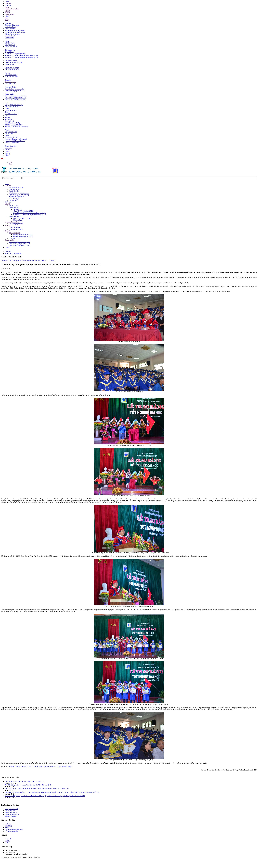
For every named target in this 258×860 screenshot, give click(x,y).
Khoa (6, 18)
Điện (6, 112)
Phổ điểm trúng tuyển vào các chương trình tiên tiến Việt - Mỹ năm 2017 (28, 785)
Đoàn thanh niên (10, 83)
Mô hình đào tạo (10, 43)
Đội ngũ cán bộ (10, 36)
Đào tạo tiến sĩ (9, 64)
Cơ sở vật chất (9, 38)
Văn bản (7, 150)
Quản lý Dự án (9, 121)
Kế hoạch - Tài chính (11, 137)
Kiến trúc (8, 117)
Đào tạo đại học (10, 45)
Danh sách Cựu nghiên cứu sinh (15, 99)
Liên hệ (7, 16)
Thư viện (8, 824)
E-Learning (8, 826)
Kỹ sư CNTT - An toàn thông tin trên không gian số (21, 57)
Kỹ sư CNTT (9, 52)
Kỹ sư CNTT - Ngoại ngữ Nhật (15, 53)
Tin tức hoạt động (13, 260)
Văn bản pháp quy (11, 816)
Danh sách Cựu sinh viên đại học (15, 96)
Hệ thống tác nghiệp (11, 831)
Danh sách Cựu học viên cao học (15, 98)
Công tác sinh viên (11, 132)
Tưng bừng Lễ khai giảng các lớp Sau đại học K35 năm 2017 (24, 781)
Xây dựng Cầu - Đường (12, 123)
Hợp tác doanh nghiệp (12, 76)
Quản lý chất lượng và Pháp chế (15, 141)
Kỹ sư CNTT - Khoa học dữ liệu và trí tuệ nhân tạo (21, 55)
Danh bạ (7, 153)
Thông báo (8, 148)
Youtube (7, 841)
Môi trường (8, 119)
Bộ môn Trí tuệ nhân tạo (12, 34)
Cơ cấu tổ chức (10, 29)
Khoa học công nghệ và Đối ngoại (16, 139)
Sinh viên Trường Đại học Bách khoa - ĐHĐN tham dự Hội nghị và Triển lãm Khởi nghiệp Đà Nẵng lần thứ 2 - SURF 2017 (45, 796)
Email (7, 827)
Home (7, 2)
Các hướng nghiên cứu (12, 69)
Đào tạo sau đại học (11, 46)
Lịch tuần (8, 151)
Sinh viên (8, 12)
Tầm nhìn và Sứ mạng (12, 25)
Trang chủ (8, 252)
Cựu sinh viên (9, 14)
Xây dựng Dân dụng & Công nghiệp (16, 126)
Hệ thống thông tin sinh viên (14, 829)
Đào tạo (7, 7)
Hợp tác (7, 11)
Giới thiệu (8, 3)
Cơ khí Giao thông (11, 110)
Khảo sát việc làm (10, 82)
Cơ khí (7, 108)
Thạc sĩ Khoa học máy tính (13, 62)
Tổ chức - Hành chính (12, 142)
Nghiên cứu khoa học (12, 9)
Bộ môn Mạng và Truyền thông (15, 32)
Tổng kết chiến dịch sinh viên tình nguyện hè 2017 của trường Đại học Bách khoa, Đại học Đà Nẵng (37, 788)
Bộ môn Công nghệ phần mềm (14, 30)
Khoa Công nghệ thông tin (13, 253)
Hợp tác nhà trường (11, 75)
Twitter (7, 842)
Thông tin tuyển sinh (11, 809)
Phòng (7, 20)
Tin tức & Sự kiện (10, 146)
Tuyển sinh (8, 5)
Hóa (6, 115)
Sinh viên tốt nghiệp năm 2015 (14, 91)
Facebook (8, 839)
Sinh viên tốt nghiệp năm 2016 (14, 89)
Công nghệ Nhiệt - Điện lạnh (14, 105)
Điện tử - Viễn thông (11, 114)
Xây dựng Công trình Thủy (13, 125)
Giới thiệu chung (10, 27)
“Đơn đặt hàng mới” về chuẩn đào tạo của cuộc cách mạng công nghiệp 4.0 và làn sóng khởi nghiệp (40, 766)
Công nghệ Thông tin (12, 106)
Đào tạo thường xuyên (12, 814)
